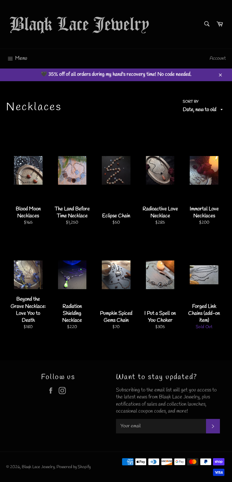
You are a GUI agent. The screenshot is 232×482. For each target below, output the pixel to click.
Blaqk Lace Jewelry (38, 467)
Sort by (190, 101)
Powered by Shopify (73, 467)
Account (218, 58)
